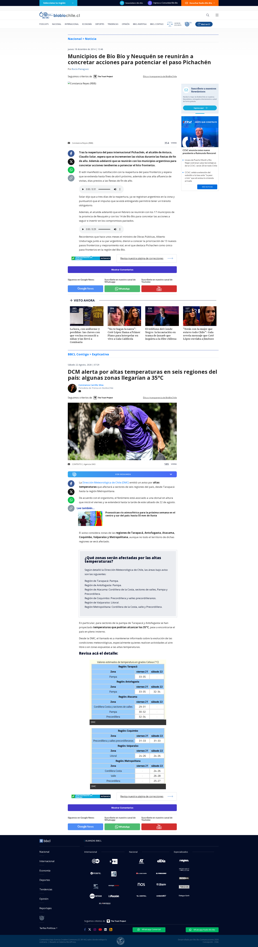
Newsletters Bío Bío (134, 3)
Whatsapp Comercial (151, 929)
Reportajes (45, 908)
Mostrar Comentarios (122, 269)
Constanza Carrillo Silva (91, 385)
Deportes (99, 24)
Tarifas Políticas (48, 928)
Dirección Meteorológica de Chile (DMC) (105, 482)
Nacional (56, 24)
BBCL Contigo (156, 24)
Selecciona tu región (54, 2)
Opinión (125, 24)
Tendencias (113, 24)
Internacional (72, 24)
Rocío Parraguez (80, 69)
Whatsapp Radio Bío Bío (204, 929)
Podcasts (44, 24)
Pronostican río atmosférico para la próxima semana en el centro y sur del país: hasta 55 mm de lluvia (140, 514)
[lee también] (91, 518)
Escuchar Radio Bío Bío (201, 3)
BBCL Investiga (140, 24)
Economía (87, 24)
